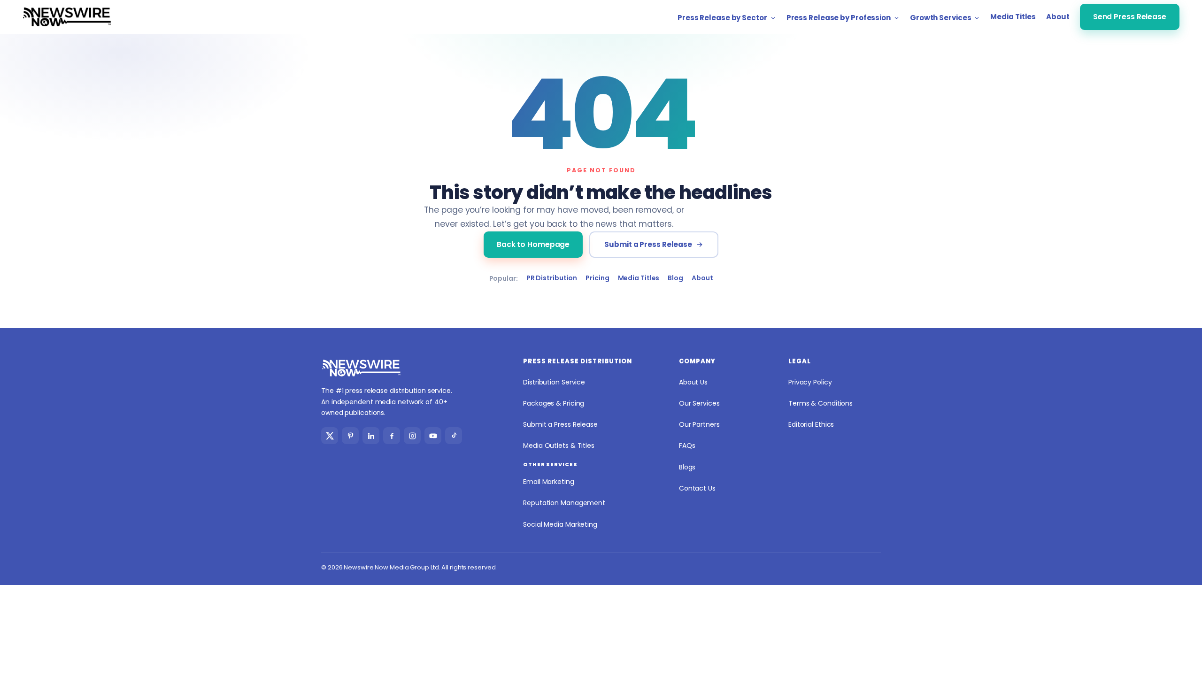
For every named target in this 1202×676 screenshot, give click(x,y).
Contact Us (697, 488)
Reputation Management (564, 502)
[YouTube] (432, 435)
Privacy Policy (810, 382)
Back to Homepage (533, 244)
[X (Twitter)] (329, 435)
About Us (693, 382)
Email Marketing (548, 481)
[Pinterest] (350, 435)
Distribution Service (554, 382)
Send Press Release (1129, 17)
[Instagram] (412, 435)
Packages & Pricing (553, 403)
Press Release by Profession (838, 18)
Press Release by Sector (722, 18)
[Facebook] (391, 435)
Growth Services (940, 18)
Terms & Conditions (820, 403)
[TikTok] (453, 435)
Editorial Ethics (811, 424)
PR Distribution (552, 278)
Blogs (687, 467)
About (1058, 17)
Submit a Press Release (648, 244)
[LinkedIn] (370, 435)
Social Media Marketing (560, 524)
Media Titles (1013, 17)
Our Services (699, 403)
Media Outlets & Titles (558, 445)
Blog (675, 278)
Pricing (597, 278)
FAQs (687, 445)
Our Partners (699, 424)
